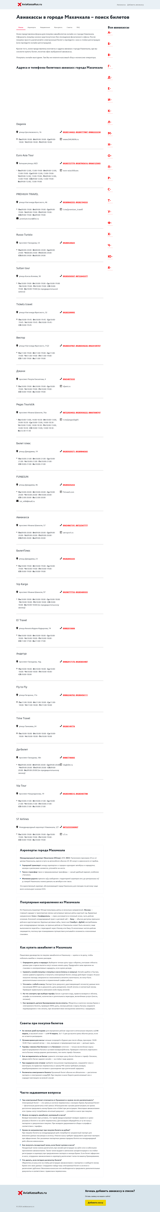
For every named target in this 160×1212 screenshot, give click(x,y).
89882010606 (69, 628)
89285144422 (69, 132)
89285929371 (69, 451)
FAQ (78, 27)
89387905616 (82, 163)
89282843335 (69, 559)
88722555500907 (70, 827)
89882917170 (69, 662)
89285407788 (82, 794)
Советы (69, 27)
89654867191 (69, 525)
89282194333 (82, 202)
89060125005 (95, 163)
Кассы (21, 27)
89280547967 (69, 346)
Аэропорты (32, 27)
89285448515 (69, 794)
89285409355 (82, 592)
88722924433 (69, 412)
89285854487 (82, 662)
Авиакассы (121, 5)
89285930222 (82, 412)
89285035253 (69, 485)
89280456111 (82, 695)
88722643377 (82, 276)
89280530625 (69, 243)
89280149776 (69, 726)
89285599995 (69, 312)
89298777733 (69, 592)
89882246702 (69, 695)
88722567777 (82, 525)
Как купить (58, 27)
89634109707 (95, 346)
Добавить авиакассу (135, 5)
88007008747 (95, 412)
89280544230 (82, 346)
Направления (45, 27)
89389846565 (82, 451)
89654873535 (69, 379)
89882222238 (95, 132)
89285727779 (69, 163)
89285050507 (69, 276)
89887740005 (69, 757)
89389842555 (69, 202)
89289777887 (82, 132)
